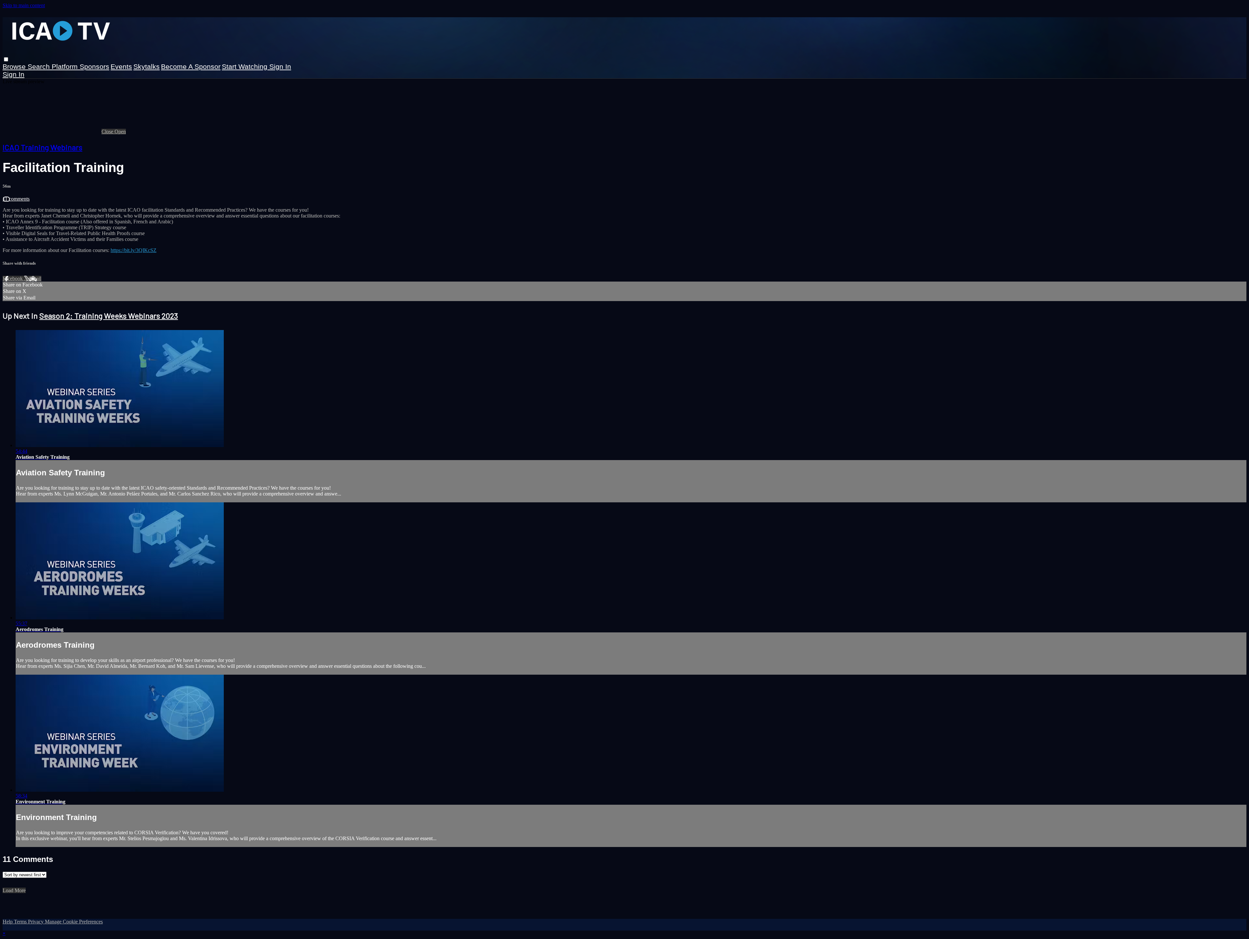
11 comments (16, 199)
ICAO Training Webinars (42, 147)
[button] (6, 59)
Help (8, 921)
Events (121, 66)
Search (40, 66)
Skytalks (146, 66)
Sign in (280, 66)
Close (107, 131)
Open (120, 131)
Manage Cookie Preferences (74, 921)
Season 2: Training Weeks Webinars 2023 (108, 315)
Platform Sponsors (80, 66)
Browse (15, 66)
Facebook (13, 278)
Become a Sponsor (191, 66)
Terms (21, 921)
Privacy (36, 921)
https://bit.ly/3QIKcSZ (133, 250)
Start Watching (245, 66)
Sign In (13, 74)
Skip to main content (24, 5)
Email (35, 278)
